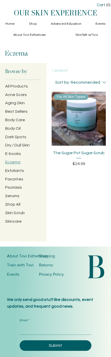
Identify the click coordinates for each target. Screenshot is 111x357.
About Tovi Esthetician (27, 256)
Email (25, 320)
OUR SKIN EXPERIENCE (55, 12)
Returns (46, 265)
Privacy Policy (51, 274)
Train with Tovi (20, 265)
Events (13, 274)
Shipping (47, 256)
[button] (32, 24)
